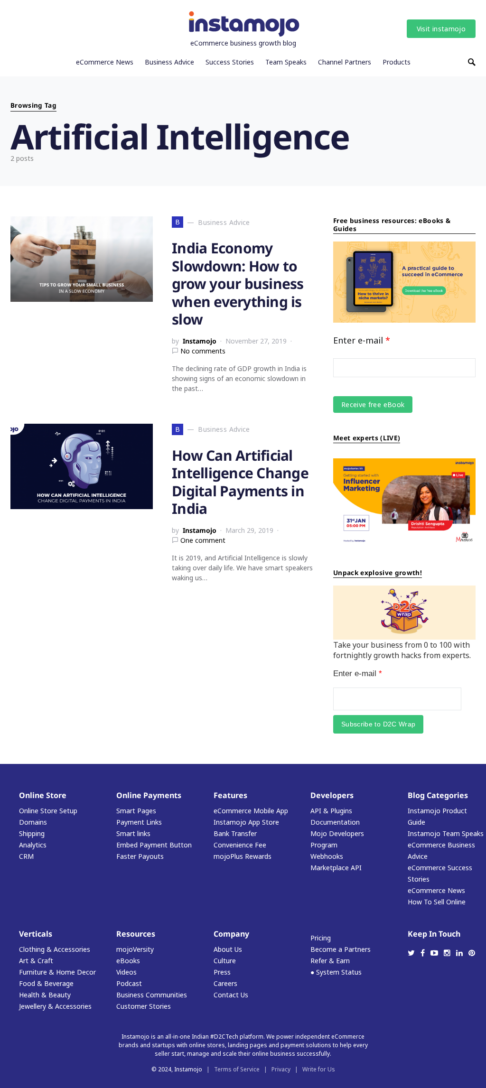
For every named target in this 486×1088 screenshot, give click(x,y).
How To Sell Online (437, 901)
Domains (33, 822)
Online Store (42, 795)
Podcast (129, 983)
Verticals (35, 934)
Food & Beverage (46, 983)
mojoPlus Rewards (242, 856)
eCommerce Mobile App (251, 810)
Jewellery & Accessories (55, 1006)
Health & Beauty (45, 994)
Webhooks (326, 856)
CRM (26, 856)
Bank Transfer (235, 833)
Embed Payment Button (154, 844)
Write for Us (318, 1069)
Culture (225, 960)
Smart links (133, 833)
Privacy (280, 1069)
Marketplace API (336, 867)
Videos (126, 971)
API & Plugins (331, 810)
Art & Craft (36, 960)
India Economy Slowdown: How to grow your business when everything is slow (238, 283)
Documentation (335, 822)
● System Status (336, 971)
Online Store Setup (48, 810)
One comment (202, 540)
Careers (225, 983)
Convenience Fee (240, 844)
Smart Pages (136, 810)
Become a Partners (340, 949)
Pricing (320, 937)
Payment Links (139, 822)
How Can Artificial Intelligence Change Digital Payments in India (240, 482)
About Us (228, 949)
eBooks (128, 960)
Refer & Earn (330, 960)
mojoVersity (135, 949)
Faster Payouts (140, 856)
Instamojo (199, 340)
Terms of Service (237, 1069)
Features (230, 795)
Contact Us (231, 994)
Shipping (32, 833)
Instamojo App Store (246, 822)
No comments (202, 350)
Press (222, 971)
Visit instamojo (441, 28)
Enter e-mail (361, 340)
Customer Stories (143, 1006)
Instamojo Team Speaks (446, 833)
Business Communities (151, 994)
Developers (332, 795)
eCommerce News (436, 890)
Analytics (33, 844)
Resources (135, 934)
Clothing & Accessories (54, 949)
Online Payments (148, 795)
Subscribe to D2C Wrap (378, 724)
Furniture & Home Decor (57, 971)
